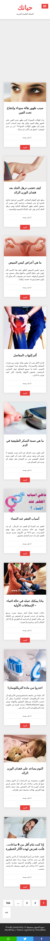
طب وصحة (26, 137)
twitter (25, 938)
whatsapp (8, 938)
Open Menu (45, 6)
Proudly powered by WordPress (14, 928)
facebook (41, 938)
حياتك (25, 7)
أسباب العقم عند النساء (25, 518)
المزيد (25, 147)
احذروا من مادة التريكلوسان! (25, 687)
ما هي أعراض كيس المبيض (25, 262)
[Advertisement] (25, 52)
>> (6, 912)
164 (8, 903)
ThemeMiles (40, 930)
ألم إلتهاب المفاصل (25, 355)
